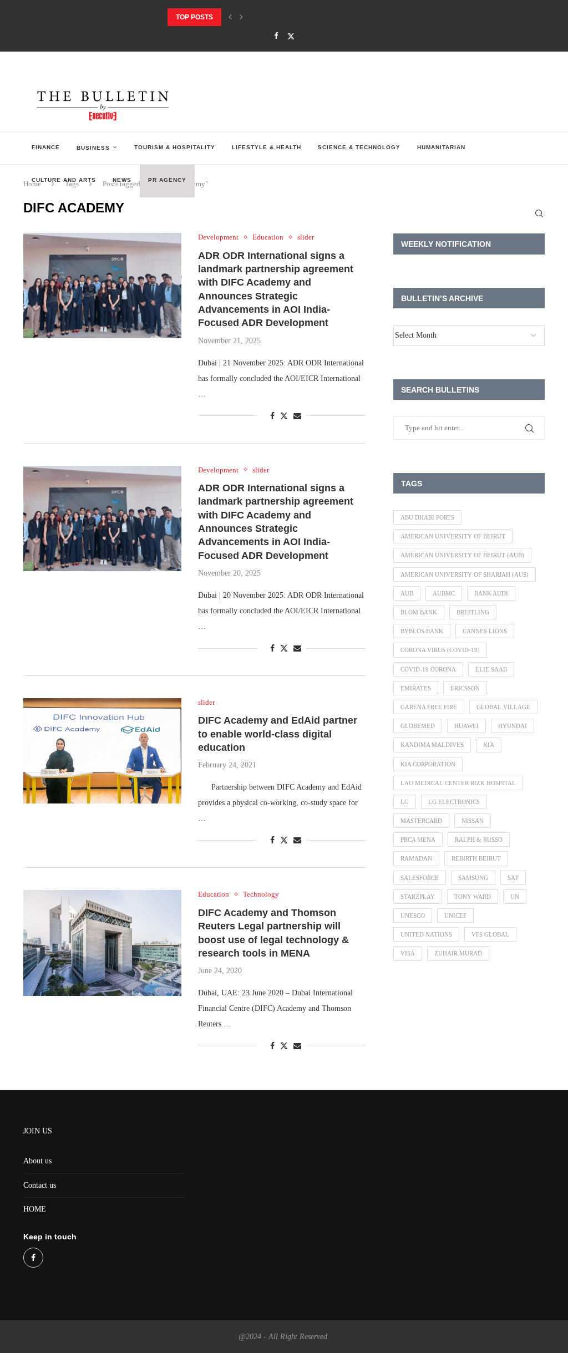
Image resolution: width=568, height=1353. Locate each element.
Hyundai (512, 726)
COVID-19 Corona (428, 669)
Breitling (473, 612)
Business (93, 148)
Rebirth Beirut (476, 858)
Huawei (466, 726)
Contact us (39, 1185)
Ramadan (416, 858)
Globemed (417, 726)
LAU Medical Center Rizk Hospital (458, 783)
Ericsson (465, 688)
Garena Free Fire (428, 707)
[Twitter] (291, 36)
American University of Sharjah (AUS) (464, 574)
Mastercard (421, 820)
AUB (406, 593)
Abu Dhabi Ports (427, 517)
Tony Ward (472, 896)
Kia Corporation (427, 764)
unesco (412, 915)
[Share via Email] (297, 416)
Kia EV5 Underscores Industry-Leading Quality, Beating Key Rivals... (296, 17)
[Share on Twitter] (284, 416)
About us (37, 1161)
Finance (46, 147)
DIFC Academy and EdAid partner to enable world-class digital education (277, 734)
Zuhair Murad (458, 953)
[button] (230, 17)
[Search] (539, 213)
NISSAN (473, 820)
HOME (34, 1209)
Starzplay (417, 896)
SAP (513, 877)
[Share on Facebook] (272, 416)
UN (514, 896)
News (122, 180)
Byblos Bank (421, 631)
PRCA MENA (417, 839)
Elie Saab (491, 669)
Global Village (503, 707)
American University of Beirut (452, 536)
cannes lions (485, 631)
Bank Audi (491, 593)
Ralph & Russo (479, 839)
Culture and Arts (64, 180)
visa (407, 953)
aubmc (444, 593)
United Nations (426, 934)
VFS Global (490, 934)
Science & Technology (359, 147)
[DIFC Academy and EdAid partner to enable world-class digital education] (102, 750)
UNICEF (455, 915)
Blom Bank (418, 612)
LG (404, 801)
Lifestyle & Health (266, 147)
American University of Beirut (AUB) (462, 555)
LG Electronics (454, 801)
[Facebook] (276, 36)
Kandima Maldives (432, 744)
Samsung (473, 877)
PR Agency (167, 180)
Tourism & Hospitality (174, 147)
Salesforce (419, 877)
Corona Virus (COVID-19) (440, 650)
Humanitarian (441, 147)
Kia (488, 744)
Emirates (415, 688)
